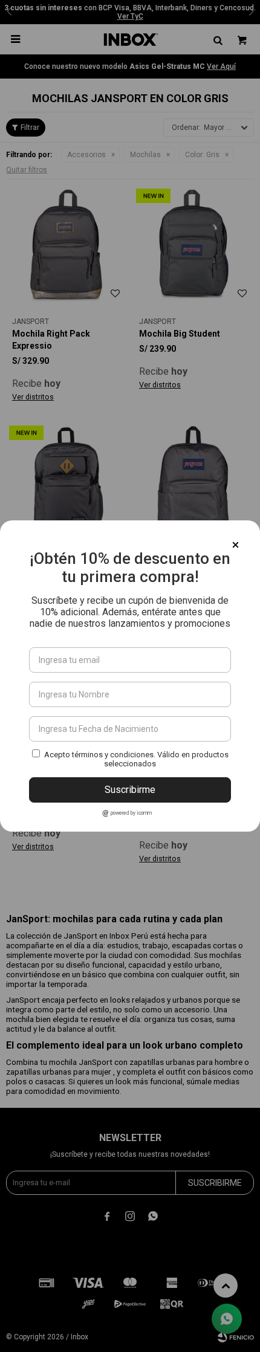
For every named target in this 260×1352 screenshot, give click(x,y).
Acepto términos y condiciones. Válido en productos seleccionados (136, 759)
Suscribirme (130, 789)
